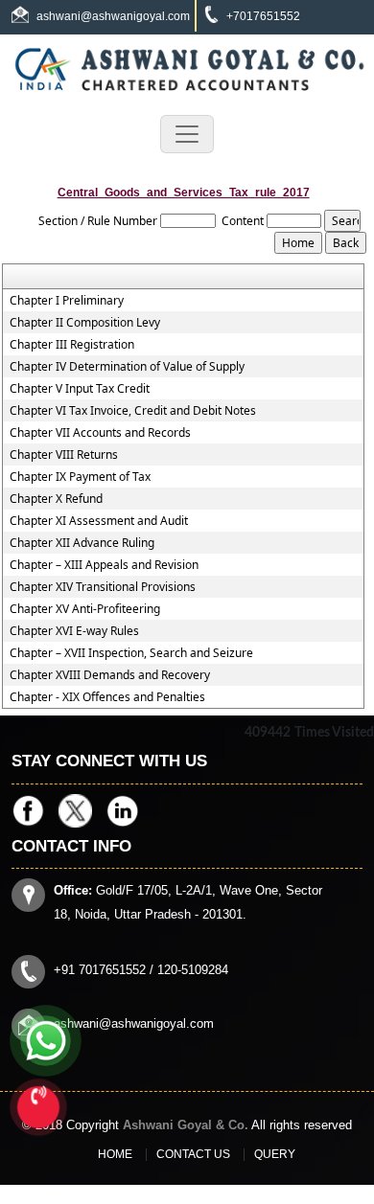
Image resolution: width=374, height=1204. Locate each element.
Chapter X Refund (56, 499)
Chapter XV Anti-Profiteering (85, 609)
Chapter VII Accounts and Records (100, 433)
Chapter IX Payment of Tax (80, 477)
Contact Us (193, 1154)
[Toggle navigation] (187, 134)
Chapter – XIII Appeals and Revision (104, 565)
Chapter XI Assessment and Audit (99, 521)
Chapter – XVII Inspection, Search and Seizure (131, 653)
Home (115, 1154)
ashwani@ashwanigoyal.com (113, 16)
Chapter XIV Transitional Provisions (103, 587)
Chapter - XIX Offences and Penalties (107, 697)
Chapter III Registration (72, 344)
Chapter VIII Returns (64, 455)
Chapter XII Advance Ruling (82, 543)
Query (274, 1154)
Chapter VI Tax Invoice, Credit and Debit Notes (133, 411)
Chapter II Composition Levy (85, 322)
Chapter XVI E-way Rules (74, 631)
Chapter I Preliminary (67, 300)
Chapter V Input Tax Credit (80, 389)
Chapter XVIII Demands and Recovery (110, 675)
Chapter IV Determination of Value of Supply (127, 367)
